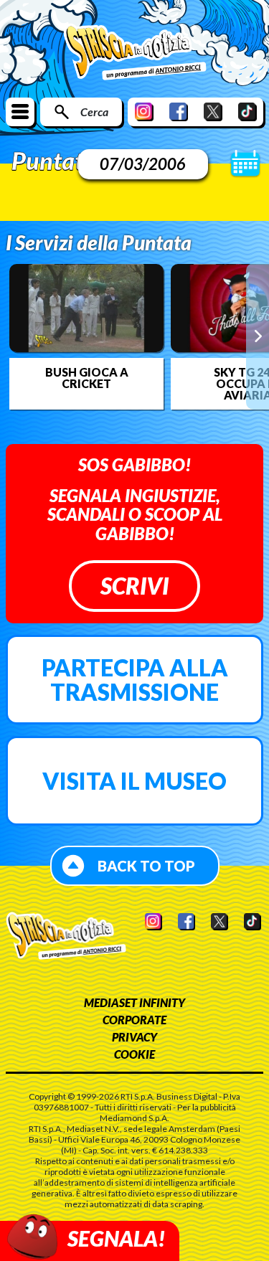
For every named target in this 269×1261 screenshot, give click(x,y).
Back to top (146, 865)
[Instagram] (144, 111)
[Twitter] (213, 111)
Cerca (94, 111)
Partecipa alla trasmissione (135, 679)
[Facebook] (178, 111)
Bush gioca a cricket (86, 378)
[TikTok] (247, 111)
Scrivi (134, 586)
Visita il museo (134, 781)
